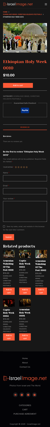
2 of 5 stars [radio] (18, 167)
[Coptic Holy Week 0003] (25, 254)
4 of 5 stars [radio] (24, 167)
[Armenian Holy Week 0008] (25, 303)
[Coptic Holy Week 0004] (9, 303)
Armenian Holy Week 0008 (24, 312)
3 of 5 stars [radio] (21, 167)
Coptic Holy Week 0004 (8, 313)
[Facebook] (15, 394)
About (25, 362)
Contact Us (25, 367)
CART (25, 409)
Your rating (8, 167)
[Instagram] (28, 394)
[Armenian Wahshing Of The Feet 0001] (9, 254)
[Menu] (46, 4)
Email (6, 185)
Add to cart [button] (9, 291)
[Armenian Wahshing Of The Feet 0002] (41, 254)
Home (25, 358)
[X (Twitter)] (22, 394)
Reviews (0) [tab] (24, 127)
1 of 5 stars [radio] (16, 167)
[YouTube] (34, 394)
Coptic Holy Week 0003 (24, 263)
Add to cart (18, 85)
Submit (8, 237)
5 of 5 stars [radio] (26, 167)
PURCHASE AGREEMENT (24, 414)
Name (6, 173)
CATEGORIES (25, 405)
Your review (9, 198)
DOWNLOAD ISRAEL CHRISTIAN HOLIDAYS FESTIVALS (7, 280)
